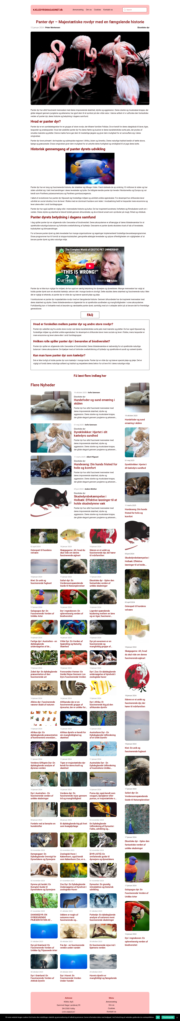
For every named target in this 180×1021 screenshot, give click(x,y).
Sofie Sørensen (94, 393)
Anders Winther (91, 489)
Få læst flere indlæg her (90, 376)
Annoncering (78, 10)
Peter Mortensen (52, 27)
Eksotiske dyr (143, 27)
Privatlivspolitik (168, 1017)
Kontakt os (108, 10)
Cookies (97, 10)
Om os (89, 10)
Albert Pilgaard (92, 457)
